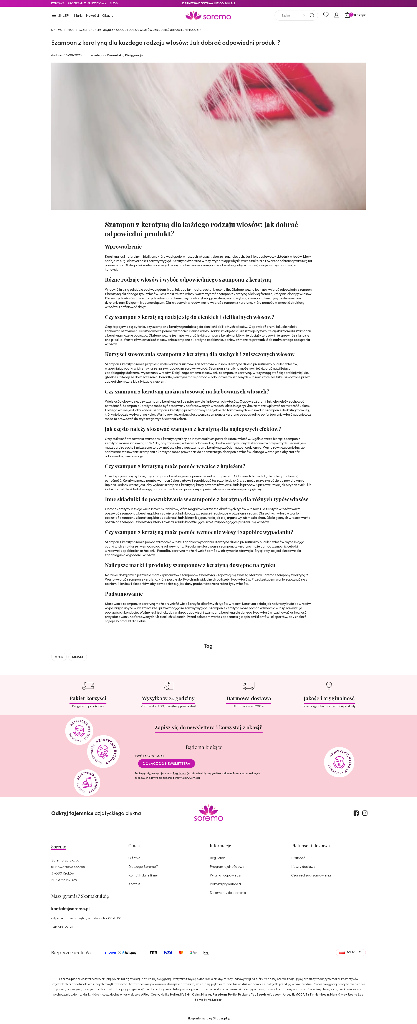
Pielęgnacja (134, 55)
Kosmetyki (114, 55)
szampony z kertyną (290, 575)
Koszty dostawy (303, 866)
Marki (78, 15)
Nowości (92, 15)
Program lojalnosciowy (87, 3)
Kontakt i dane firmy (143, 875)
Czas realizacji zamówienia (311, 875)
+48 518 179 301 (62, 927)
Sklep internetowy (207, 1018)
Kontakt (57, 3)
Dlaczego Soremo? (143, 866)
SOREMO (56, 30)
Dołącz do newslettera (166, 763)
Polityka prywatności (225, 884)
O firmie (134, 858)
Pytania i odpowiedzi (225, 875)
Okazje (107, 15)
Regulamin (179, 773)
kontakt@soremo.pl (70, 908)
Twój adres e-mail (150, 756)
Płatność (298, 858)
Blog (114, 3)
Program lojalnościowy (227, 866)
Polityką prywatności (187, 777)
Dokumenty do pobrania (228, 892)
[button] (60, 16)
